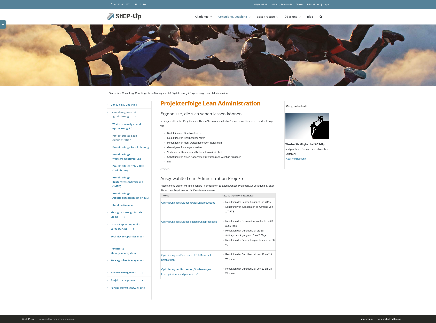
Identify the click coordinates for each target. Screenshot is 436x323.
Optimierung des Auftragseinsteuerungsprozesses (189, 221)
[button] (321, 16)
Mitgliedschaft (260, 4)
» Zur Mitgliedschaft (296, 158)
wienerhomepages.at (64, 319)
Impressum (367, 319)
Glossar (299, 4)
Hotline (274, 4)
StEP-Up (29, 319)
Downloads (286, 4)
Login (326, 4)
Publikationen (313, 4)
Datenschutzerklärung (389, 319)
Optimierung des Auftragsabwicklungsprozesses (188, 202)
